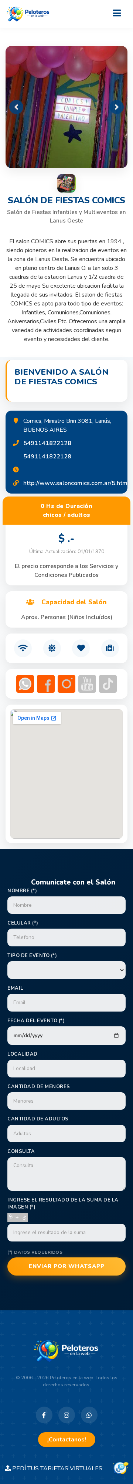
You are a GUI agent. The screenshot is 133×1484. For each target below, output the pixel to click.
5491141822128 (47, 443)
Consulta (21, 1151)
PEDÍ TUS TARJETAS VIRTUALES (61, 1468)
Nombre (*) (22, 891)
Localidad (22, 1054)
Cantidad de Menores (38, 1086)
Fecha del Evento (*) (36, 1020)
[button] (16, 107)
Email (15, 988)
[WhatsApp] (89, 1415)
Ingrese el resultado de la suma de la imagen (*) (63, 1203)
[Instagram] (66, 1415)
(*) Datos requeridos (34, 1252)
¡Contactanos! (66, 1439)
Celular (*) (22, 923)
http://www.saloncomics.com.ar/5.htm (75, 483)
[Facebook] (44, 1415)
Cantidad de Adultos (38, 1119)
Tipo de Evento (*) (32, 955)
